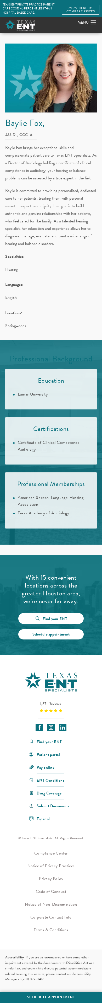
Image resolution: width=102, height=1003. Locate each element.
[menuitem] (39, 727)
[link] (51, 707)
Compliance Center (51, 853)
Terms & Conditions (51, 930)
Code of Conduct (51, 891)
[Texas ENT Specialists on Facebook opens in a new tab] (39, 727)
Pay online (45, 767)
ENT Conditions (50, 779)
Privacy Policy (51, 879)
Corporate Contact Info (51, 917)
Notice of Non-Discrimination (51, 904)
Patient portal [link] (48, 754)
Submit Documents (53, 805)
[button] (93, 22)
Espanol (43, 818)
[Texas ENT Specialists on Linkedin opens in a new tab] (62, 727)
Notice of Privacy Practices (51, 866)
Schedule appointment (51, 634)
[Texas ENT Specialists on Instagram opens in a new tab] (51, 727)
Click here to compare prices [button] (80, 10)
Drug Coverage (49, 792)
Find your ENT (55, 619)
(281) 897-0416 (32, 979)
